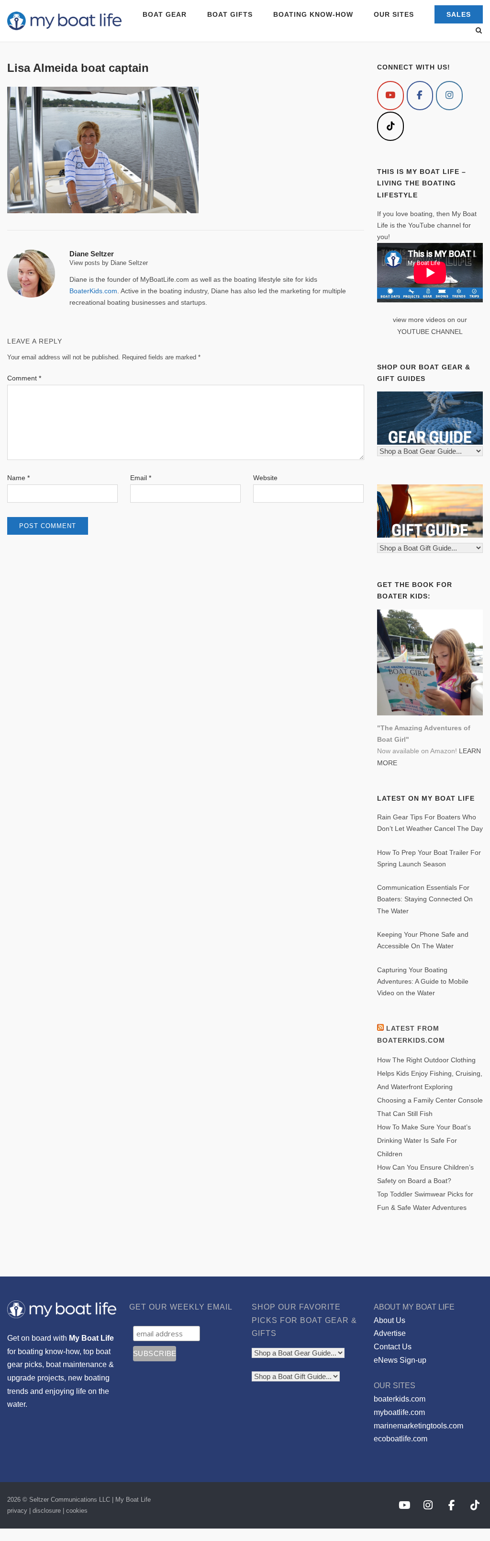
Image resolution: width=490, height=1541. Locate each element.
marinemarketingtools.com (418, 1426)
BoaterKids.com (93, 291)
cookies (77, 1510)
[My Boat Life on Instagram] (449, 95)
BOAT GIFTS (230, 14)
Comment (24, 378)
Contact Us (393, 1347)
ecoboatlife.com (400, 1439)
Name (18, 478)
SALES (458, 14)
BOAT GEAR (165, 14)
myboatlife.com (399, 1412)
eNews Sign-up (400, 1360)
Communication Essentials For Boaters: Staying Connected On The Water (425, 899)
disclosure (47, 1510)
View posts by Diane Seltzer (108, 262)
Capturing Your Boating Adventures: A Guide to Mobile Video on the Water (422, 981)
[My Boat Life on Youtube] (390, 95)
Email (140, 478)
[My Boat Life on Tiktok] (390, 126)
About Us (389, 1320)
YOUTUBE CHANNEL (430, 331)
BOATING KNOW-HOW (313, 14)
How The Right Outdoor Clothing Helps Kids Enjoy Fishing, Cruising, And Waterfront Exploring (429, 1073)
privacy (17, 1510)
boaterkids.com (399, 1399)
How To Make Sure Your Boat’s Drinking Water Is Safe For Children (424, 1140)
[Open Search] (479, 31)
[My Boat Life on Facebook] (420, 95)
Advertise (390, 1333)
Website (265, 478)
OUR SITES (394, 14)
